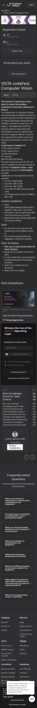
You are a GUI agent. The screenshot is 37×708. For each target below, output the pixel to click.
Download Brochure (18, 372)
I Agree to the (18, 361)
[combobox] (7, 354)
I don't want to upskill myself (18, 378)
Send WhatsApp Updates (15, 365)
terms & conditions (23, 361)
